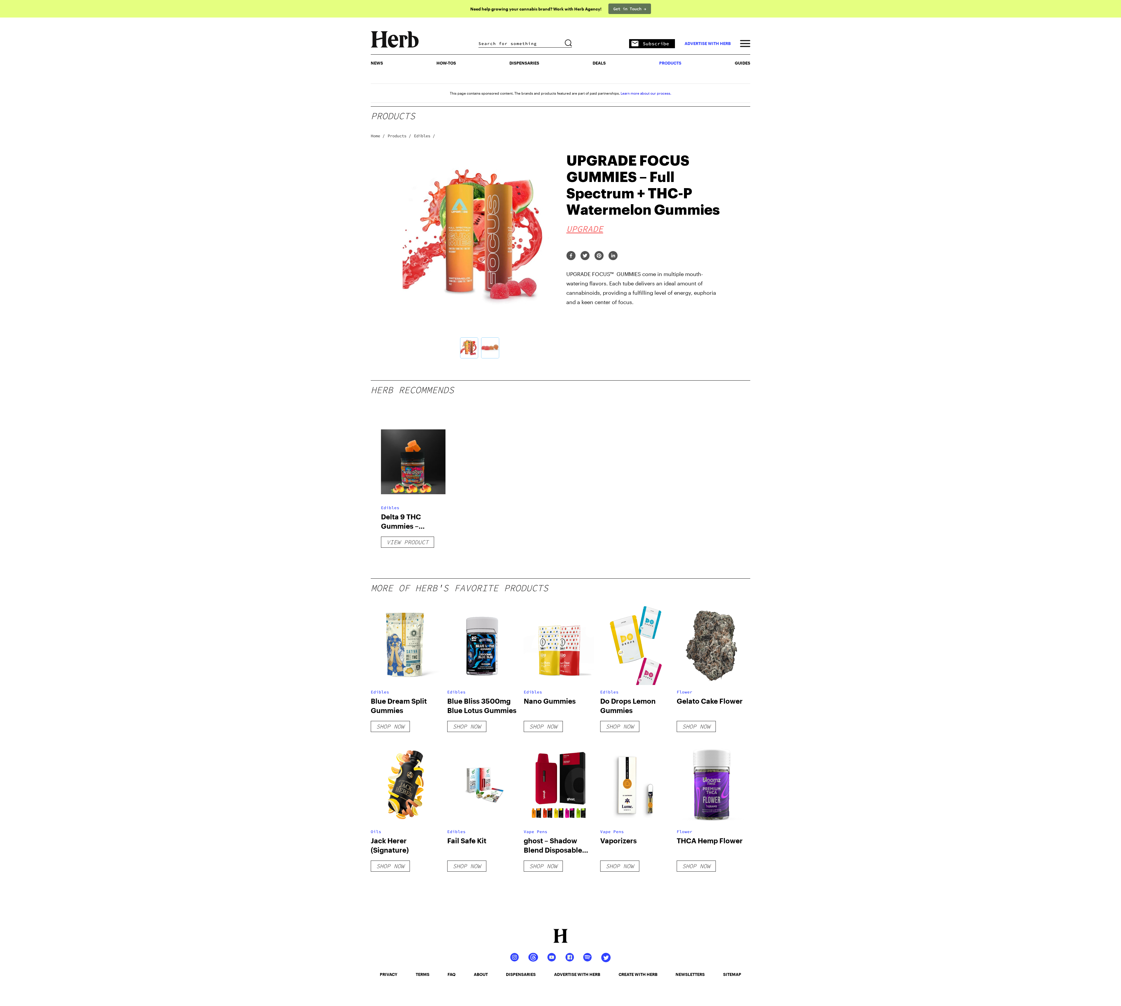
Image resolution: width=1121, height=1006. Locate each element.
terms (422, 974)
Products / (399, 135)
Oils (376, 831)
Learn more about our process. (646, 93)
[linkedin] (613, 256)
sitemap (732, 974)
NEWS (377, 62)
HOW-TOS (446, 62)
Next (565, 256)
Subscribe (656, 43)
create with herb (638, 974)
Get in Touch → (629, 8)
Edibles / (424, 135)
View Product (408, 542)
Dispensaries (524, 62)
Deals (599, 62)
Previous (394, 256)
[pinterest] (599, 256)
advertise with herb (708, 43)
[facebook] (571, 256)
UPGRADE (584, 228)
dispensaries (521, 974)
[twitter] (585, 256)
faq (451, 974)
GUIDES (742, 62)
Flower (684, 692)
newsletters (690, 974)
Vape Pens (535, 831)
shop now (390, 726)
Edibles (390, 507)
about (481, 974)
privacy (388, 974)
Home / (378, 135)
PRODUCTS (670, 62)
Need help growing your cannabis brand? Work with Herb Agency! (535, 8)
